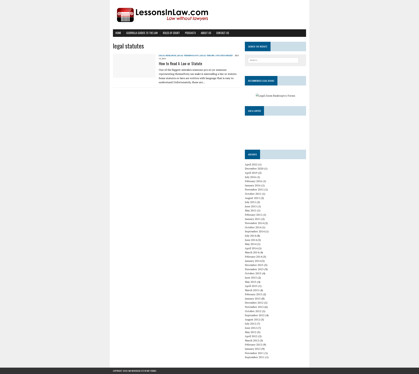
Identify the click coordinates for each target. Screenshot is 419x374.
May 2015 (250, 210)
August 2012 (252, 319)
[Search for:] (273, 60)
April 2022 (251, 164)
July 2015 (250, 202)
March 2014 (252, 252)
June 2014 (251, 240)
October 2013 (253, 273)
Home (118, 33)
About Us (206, 33)
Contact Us (222, 33)
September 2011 (254, 357)
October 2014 (253, 227)
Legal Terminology (188, 55)
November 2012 (254, 307)
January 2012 (253, 349)
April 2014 (251, 248)
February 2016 (253, 181)
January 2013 (253, 298)
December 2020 (254, 168)
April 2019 (251, 173)
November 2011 (254, 353)
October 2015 (253, 194)
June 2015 (251, 206)
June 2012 (251, 328)
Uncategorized (224, 55)
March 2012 (252, 340)
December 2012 (254, 302)
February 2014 (253, 256)
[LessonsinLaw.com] (209, 14)
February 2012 (253, 344)
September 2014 (254, 231)
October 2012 (253, 311)
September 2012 (254, 315)
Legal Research (167, 55)
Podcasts (190, 33)
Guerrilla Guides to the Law (142, 33)
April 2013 (251, 286)
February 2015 (253, 214)
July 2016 (250, 177)
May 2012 (250, 332)
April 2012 (251, 336)
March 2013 (252, 290)
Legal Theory (207, 55)
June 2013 (251, 277)
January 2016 (253, 185)
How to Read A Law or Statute (180, 63)
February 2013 (253, 294)
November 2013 (254, 269)
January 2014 (253, 261)
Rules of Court (171, 33)
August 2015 (252, 198)
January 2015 (253, 219)
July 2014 (250, 235)
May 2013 (250, 282)
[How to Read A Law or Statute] (134, 75)
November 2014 (254, 223)
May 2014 (250, 244)
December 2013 (254, 265)
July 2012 (250, 323)
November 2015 (254, 189)
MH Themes (151, 370)
